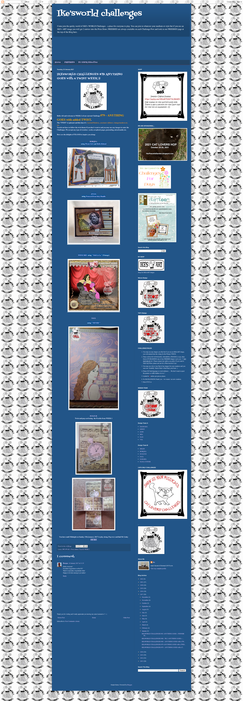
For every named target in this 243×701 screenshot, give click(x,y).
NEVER (96, 323)
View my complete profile (158, 568)
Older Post (126, 618)
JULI (93, 194)
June (143, 615)
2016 (142, 652)
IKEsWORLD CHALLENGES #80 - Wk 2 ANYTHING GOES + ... (163, 638)
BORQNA (93, 141)
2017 (142, 594)
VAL (141, 439)
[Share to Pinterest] (86, 546)
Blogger (129, 685)
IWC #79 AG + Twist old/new (70, 549)
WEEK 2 (86, 549)
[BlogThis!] (79, 546)
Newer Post (61, 618)
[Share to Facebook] (84, 546)
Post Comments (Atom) (72, 621)
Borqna (65, 563)
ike (154, 562)
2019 (142, 588)
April (144, 622)
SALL (94, 318)
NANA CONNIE (145, 462)
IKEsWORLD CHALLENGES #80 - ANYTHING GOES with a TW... (163, 641)
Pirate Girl (89, 144)
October (144, 603)
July (143, 612)
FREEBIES (69, 62)
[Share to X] (81, 546)
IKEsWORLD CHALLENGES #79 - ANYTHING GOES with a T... (163, 647)
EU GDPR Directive (88, 62)
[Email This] (77, 546)
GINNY (142, 429)
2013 (142, 661)
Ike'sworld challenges (99, 13)
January (144, 631)
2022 (142, 579)
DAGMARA (144, 427)
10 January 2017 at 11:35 (76, 563)
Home (58, 62)
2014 (142, 658)
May (143, 619)
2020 (142, 585)
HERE (93, 539)
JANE (142, 432)
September (145, 606)
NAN (141, 437)
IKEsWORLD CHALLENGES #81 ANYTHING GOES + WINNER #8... (163, 634)
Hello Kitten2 (101, 144)
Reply (65, 576)
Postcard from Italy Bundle (96, 196)
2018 (142, 591)
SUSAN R (143, 454)
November (145, 600)
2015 (142, 655)
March (144, 625)
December (145, 597)
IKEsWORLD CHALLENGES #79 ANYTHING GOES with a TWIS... (164, 644)
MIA (141, 434)
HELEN (142, 449)
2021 (142, 582)
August (144, 609)
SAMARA (143, 459)
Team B (81, 549)
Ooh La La (97, 255)
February (145, 628)
